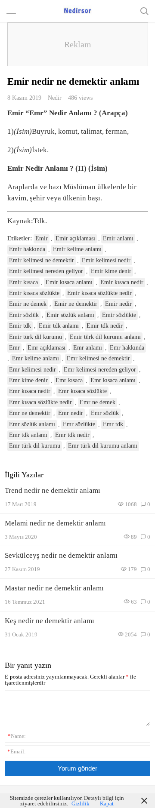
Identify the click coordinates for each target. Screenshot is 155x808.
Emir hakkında (27, 249)
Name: (17, 736)
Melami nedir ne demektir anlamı (55, 523)
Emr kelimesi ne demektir (98, 358)
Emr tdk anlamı (28, 435)
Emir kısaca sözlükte (34, 293)
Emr (14, 347)
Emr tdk (113, 424)
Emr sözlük (105, 413)
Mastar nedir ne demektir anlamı (54, 588)
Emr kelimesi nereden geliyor (100, 369)
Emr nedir (70, 413)
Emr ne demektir (29, 413)
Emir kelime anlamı (77, 249)
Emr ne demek (97, 402)
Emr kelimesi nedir (32, 369)
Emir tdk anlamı (59, 326)
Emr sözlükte (79, 424)
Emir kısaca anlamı (69, 282)
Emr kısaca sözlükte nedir (40, 402)
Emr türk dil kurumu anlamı (102, 445)
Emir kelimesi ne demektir (41, 260)
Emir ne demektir (75, 304)
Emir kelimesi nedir (106, 260)
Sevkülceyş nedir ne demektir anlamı (61, 555)
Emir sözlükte (119, 315)
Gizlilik (80, 803)
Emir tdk (20, 326)
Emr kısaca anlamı (113, 380)
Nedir (55, 97)
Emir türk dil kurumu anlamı (105, 337)
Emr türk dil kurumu (34, 445)
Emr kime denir (28, 380)
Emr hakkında (127, 347)
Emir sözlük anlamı (70, 315)
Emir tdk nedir (105, 326)
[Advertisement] (78, 44)
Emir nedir (118, 304)
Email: (16, 751)
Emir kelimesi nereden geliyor (46, 271)
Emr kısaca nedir (29, 391)
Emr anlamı (87, 347)
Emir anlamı (118, 238)
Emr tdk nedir (72, 435)
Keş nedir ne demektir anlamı (49, 621)
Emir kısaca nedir (121, 282)
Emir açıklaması (75, 238)
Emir (41, 238)
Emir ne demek (27, 304)
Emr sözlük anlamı (32, 424)
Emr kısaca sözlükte (82, 391)
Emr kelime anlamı (35, 358)
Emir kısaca (23, 282)
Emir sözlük (24, 315)
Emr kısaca (69, 380)
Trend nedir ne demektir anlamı (52, 490)
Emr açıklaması (46, 347)
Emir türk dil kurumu (35, 337)
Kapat (107, 803)
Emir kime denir (111, 271)
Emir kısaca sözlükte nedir (99, 293)
